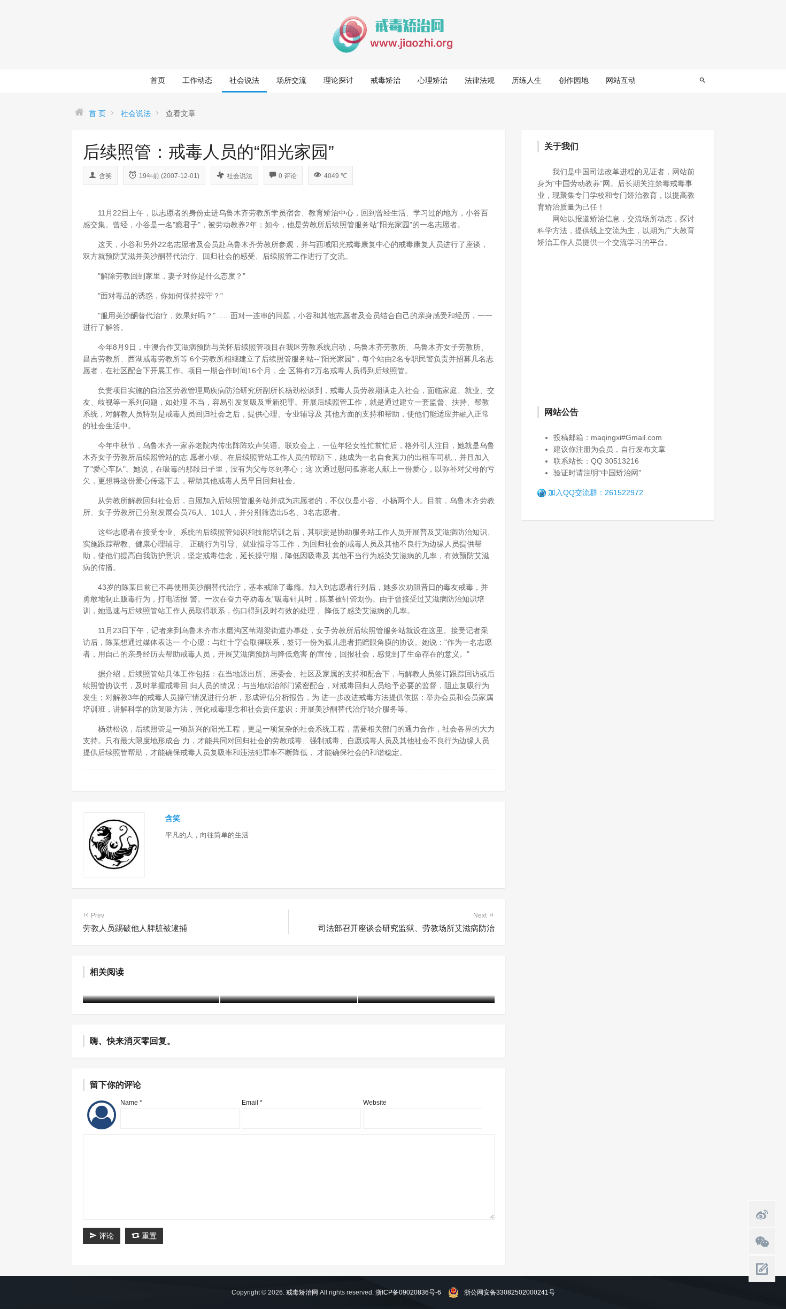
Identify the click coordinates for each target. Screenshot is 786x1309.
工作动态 (197, 80)
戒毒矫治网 (302, 1292)
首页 (157, 80)
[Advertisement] (617, 325)
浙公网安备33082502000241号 (509, 1292)
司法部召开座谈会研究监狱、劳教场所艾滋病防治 (406, 922)
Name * (131, 1102)
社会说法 (244, 80)
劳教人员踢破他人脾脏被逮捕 (135, 922)
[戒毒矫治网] (393, 34)
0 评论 (288, 176)
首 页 (97, 113)
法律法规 (480, 80)
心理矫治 (433, 80)
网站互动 (621, 80)
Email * (252, 1102)
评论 (105, 1235)
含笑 (105, 176)
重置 (148, 1235)
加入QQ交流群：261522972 (595, 492)
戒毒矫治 (385, 80)
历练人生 (527, 80)
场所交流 (291, 80)
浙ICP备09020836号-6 (408, 1292)
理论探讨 (338, 80)
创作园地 (574, 80)
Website (375, 1102)
